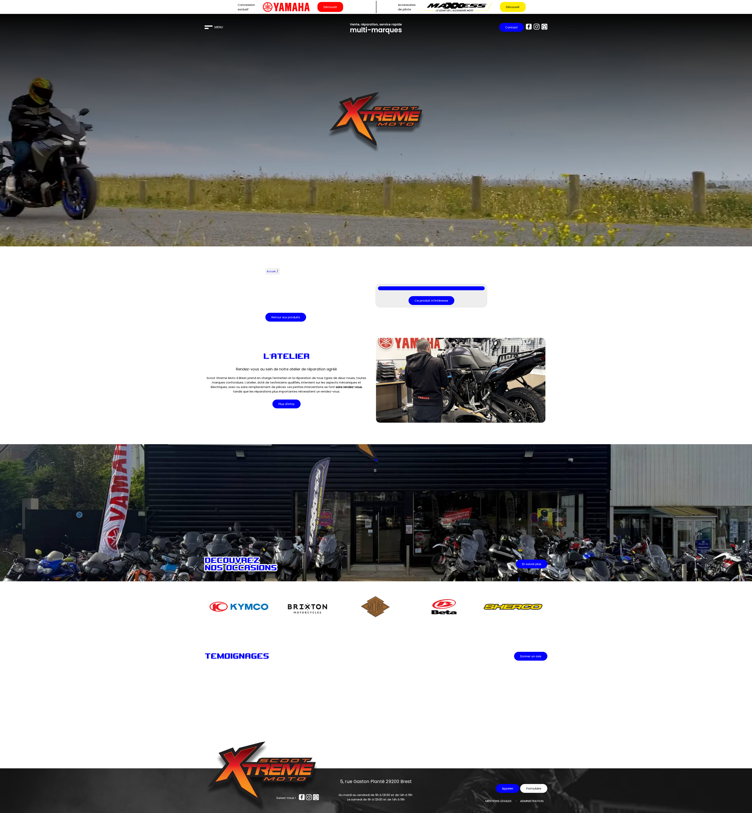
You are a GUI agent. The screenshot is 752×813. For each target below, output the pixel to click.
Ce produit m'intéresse (431, 300)
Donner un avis (530, 656)
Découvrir (330, 7)
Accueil (271, 271)
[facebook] (529, 27)
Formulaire (533, 788)
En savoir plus (531, 564)
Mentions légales (498, 801)
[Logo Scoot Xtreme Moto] (376, 123)
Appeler (507, 788)
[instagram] (537, 27)
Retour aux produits (285, 317)
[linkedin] (544, 27)
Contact (511, 27)
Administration (531, 801)
